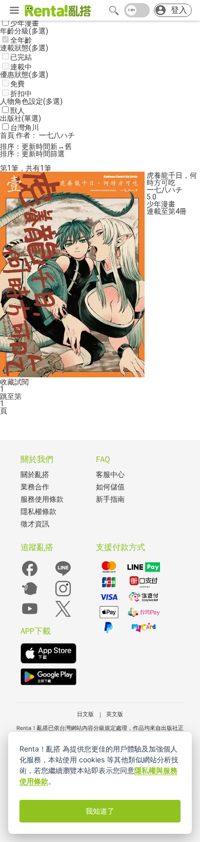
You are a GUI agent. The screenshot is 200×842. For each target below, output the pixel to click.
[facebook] (30, 575)
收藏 (7, 382)
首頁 (8, 135)
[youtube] (30, 615)
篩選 (57, 153)
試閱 (21, 382)
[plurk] (30, 595)
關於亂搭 (35, 474)
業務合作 (35, 487)
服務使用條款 (42, 499)
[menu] (14, 10)
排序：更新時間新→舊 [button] (36, 146)
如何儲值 (110, 487)
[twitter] (63, 615)
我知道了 (100, 811)
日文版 (85, 714)
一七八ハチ (165, 190)
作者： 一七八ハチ (45, 135)
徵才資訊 (35, 524)
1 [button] (2, 403)
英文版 (114, 714)
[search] (114, 10)
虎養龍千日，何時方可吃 (172, 179)
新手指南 (110, 499)
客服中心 (110, 474)
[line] (63, 575)
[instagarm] (63, 595)
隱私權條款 (38, 511)
